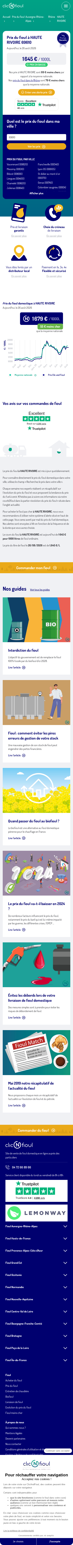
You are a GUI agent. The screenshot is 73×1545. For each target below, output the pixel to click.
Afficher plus (36, 193)
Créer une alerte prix (36, 92)
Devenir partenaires (15, 1438)
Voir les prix (34, 146)
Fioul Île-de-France (16, 1360)
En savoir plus (19, 235)
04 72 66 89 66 (21, 1167)
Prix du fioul (18, 16)
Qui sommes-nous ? (15, 1427)
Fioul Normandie (14, 1287)
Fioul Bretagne (13, 1335)
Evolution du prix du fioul (18, 1407)
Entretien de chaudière (17, 1391)
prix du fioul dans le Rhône (26, 80)
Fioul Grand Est (13, 1262)
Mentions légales (13, 1433)
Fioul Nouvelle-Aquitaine (19, 1299)
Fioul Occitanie (13, 1275)
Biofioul (9, 1396)
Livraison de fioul (14, 1402)
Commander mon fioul (33, 567)
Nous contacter (13, 1444)
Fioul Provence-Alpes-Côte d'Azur (24, 1250)
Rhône (51, 16)
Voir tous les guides (40, 589)
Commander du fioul (33, 1130)
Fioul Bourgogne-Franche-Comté (23, 1323)
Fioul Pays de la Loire (17, 1348)
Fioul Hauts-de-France (18, 1238)
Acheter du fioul (13, 1380)
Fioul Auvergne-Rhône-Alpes (21, 1226)
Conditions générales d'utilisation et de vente (28, 1449)
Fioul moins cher (13, 1413)
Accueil (6, 16)
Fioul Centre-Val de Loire (19, 1311)
